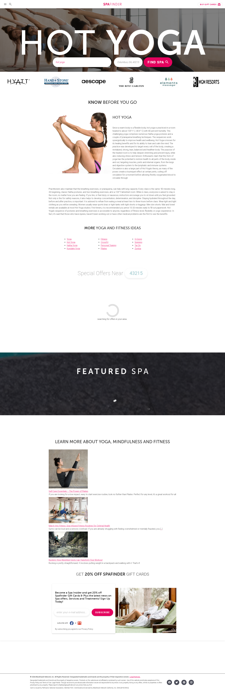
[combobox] (82, 62)
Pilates (104, 248)
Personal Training (108, 245)
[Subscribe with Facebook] (71, 623)
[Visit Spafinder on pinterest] (184, 682)
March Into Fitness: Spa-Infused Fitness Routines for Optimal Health (79, 525)
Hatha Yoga (72, 245)
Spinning (138, 242)
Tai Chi (137, 245)
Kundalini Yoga (73, 248)
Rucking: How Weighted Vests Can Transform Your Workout (75, 560)
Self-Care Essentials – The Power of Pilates (68, 491)
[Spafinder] (112, 4)
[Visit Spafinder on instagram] (191, 682)
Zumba (138, 248)
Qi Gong (138, 239)
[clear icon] (108, 62)
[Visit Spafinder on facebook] (169, 682)
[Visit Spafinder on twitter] (176, 682)
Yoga (69, 239)
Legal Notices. (135, 677)
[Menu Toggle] (5, 4)
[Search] (10, 4)
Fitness (104, 239)
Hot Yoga (71, 242)
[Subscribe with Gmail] (79, 623)
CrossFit (104, 242)
